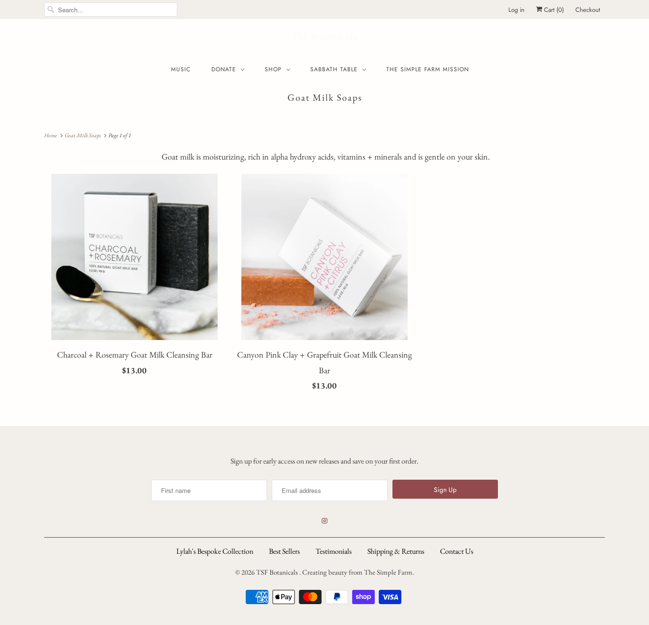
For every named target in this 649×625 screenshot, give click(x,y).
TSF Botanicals (324, 36)
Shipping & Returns (395, 551)
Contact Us (456, 551)
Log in (516, 9)
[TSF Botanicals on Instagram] (324, 521)
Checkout (587, 9)
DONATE (223, 69)
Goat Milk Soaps (324, 97)
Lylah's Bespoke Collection (214, 551)
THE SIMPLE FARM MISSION (427, 69)
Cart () (553, 9)
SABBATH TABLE (334, 69)
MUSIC (181, 69)
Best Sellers (284, 551)
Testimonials (333, 551)
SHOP (273, 69)
